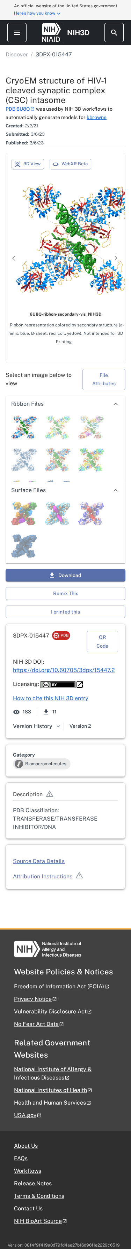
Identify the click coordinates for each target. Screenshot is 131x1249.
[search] (114, 32)
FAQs (21, 1158)
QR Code (102, 641)
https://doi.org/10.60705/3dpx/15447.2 (64, 670)
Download (69, 575)
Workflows (27, 1171)
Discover (17, 54)
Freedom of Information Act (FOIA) (59, 986)
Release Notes (33, 1183)
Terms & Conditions (39, 1196)
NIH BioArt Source (38, 1221)
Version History (32, 726)
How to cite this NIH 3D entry (50, 698)
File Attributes (104, 379)
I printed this (65, 612)
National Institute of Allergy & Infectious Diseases (53, 1073)
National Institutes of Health (50, 1090)
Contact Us (28, 1208)
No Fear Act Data (36, 1024)
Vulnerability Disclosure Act (50, 1011)
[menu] (17, 32)
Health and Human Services (50, 1102)
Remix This (65, 593)
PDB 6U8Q (18, 109)
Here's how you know (34, 13)
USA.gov (25, 1115)
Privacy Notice (33, 999)
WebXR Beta (74, 163)
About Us (26, 1146)
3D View (32, 163)
